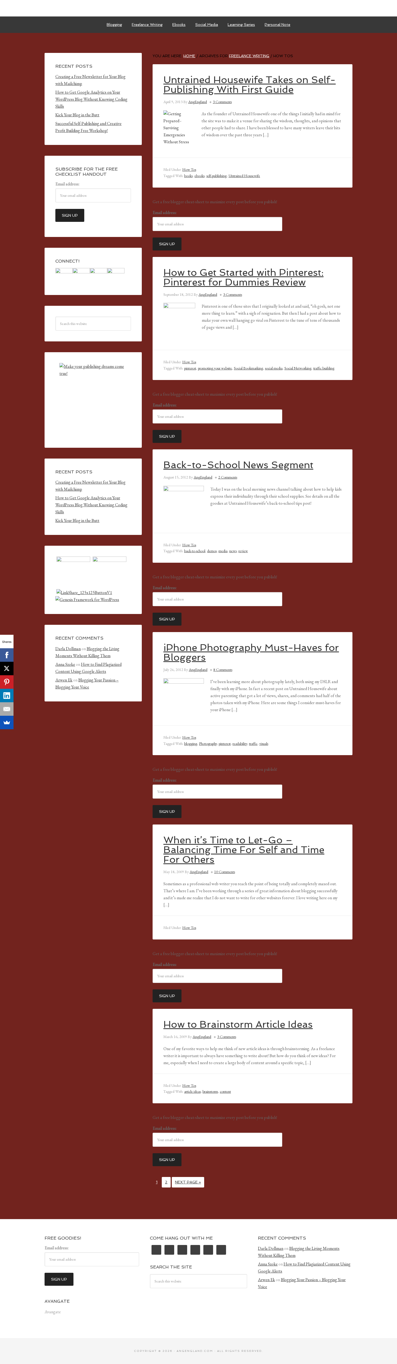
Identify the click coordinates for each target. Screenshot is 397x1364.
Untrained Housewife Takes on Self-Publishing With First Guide (249, 84)
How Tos (189, 169)
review (243, 550)
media (222, 550)
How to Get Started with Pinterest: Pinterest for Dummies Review (243, 277)
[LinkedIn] (7, 695)
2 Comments (227, 477)
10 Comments (224, 871)
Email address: (165, 212)
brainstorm (210, 1091)
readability (240, 743)
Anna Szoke (65, 664)
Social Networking (297, 368)
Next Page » (188, 1182)
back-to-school (194, 550)
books (188, 175)
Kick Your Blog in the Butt (77, 115)
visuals (263, 743)
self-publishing (216, 175)
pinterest (190, 368)
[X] (7, 668)
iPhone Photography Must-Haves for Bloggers (251, 652)
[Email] (7, 709)
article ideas (192, 1091)
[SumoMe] (7, 722)
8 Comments (222, 669)
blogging (190, 743)
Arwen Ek (63, 680)
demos (212, 550)
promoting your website (215, 368)
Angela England (198, 8)
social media (273, 368)
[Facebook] (7, 655)
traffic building (323, 368)
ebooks (199, 175)
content (225, 1091)
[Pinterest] (7, 682)
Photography (208, 743)
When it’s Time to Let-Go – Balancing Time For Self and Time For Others (243, 849)
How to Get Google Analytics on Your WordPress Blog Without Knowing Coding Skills (91, 99)
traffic (253, 743)
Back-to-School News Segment (238, 465)
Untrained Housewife (244, 175)
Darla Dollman (68, 649)
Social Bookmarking (248, 368)
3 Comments (222, 101)
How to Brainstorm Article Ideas (238, 1024)
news (233, 550)
